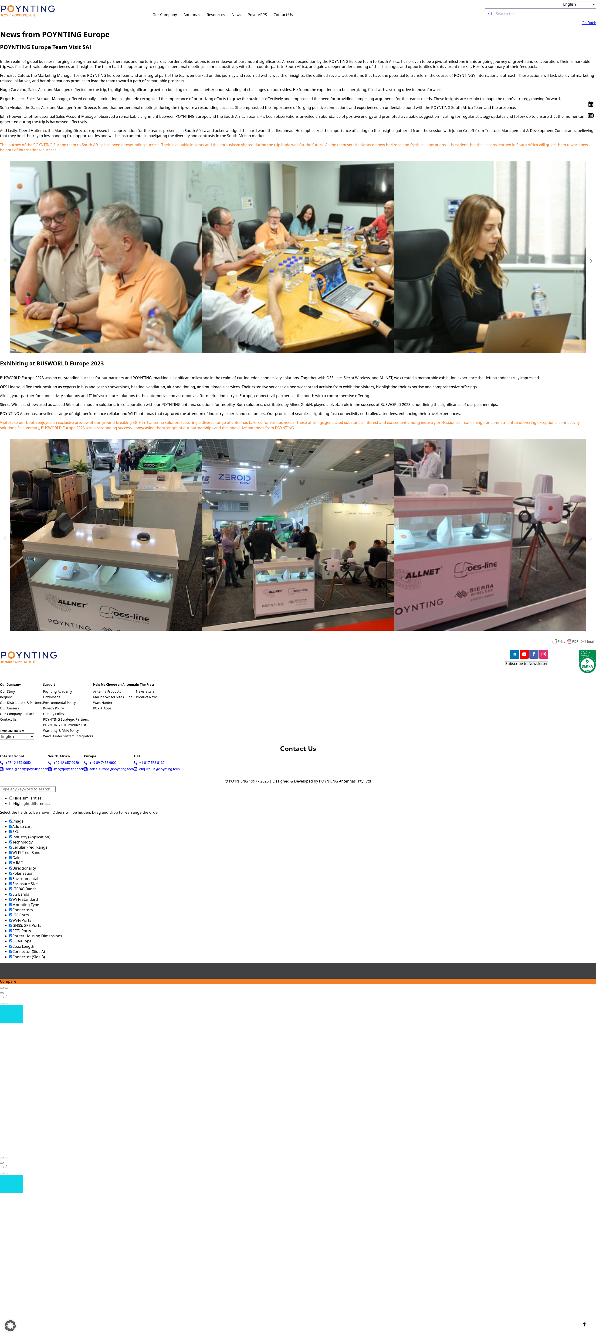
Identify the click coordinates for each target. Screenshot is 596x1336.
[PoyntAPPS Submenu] (269, 13)
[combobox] (540, 13)
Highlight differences (31, 803)
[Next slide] (6, 988)
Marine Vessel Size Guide (112, 697)
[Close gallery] (2, 993)
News (236, 14)
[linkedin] (514, 654)
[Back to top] (584, 1324)
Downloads (51, 697)
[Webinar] (591, 104)
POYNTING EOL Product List (64, 725)
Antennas (191, 14)
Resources (216, 14)
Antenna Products (107, 692)
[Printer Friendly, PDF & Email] (573, 641)
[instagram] (543, 654)
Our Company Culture (17, 714)
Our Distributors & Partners (21, 703)
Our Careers (9, 708)
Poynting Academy (57, 692)
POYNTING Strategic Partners (66, 720)
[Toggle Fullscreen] (2, 1003)
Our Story (7, 692)
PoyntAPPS (257, 14)
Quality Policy (53, 714)
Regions (6, 697)
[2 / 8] (298, 257)
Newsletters (145, 692)
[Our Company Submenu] (179, 13)
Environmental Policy (59, 703)
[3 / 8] (490, 257)
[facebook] (533, 654)
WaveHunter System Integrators (68, 736)
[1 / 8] (106, 257)
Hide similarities (26, 798)
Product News (147, 697)
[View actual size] (5, 1003)
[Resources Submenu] (227, 13)
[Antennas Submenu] (203, 13)
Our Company (164, 14)
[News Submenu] (244, 13)
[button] (591, 260)
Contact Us (283, 14)
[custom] (591, 115)
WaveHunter (102, 703)
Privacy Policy (53, 708)
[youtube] (524, 654)
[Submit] (490, 14)
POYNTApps (102, 708)
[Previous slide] (2, 988)
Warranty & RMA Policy (61, 731)
